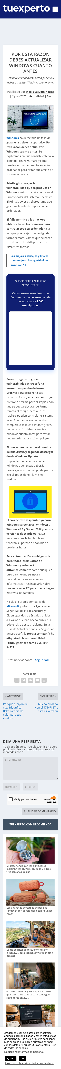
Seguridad (42, 660)
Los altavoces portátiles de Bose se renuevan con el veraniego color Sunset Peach (29, 910)
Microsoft (12, 606)
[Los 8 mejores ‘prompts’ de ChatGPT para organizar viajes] (30, 1018)
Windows (12, 138)
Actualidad (36, 96)
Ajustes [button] (10, 1058)
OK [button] (22, 1058)
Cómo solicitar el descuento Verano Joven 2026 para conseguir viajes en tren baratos (29, 952)
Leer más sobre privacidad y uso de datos (29, 1063)
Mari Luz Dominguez (40, 92)
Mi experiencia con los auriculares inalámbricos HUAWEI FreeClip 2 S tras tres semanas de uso (28, 868)
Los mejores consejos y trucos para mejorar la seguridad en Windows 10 (29, 260)
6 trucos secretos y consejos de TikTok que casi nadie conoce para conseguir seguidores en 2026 (28, 994)
